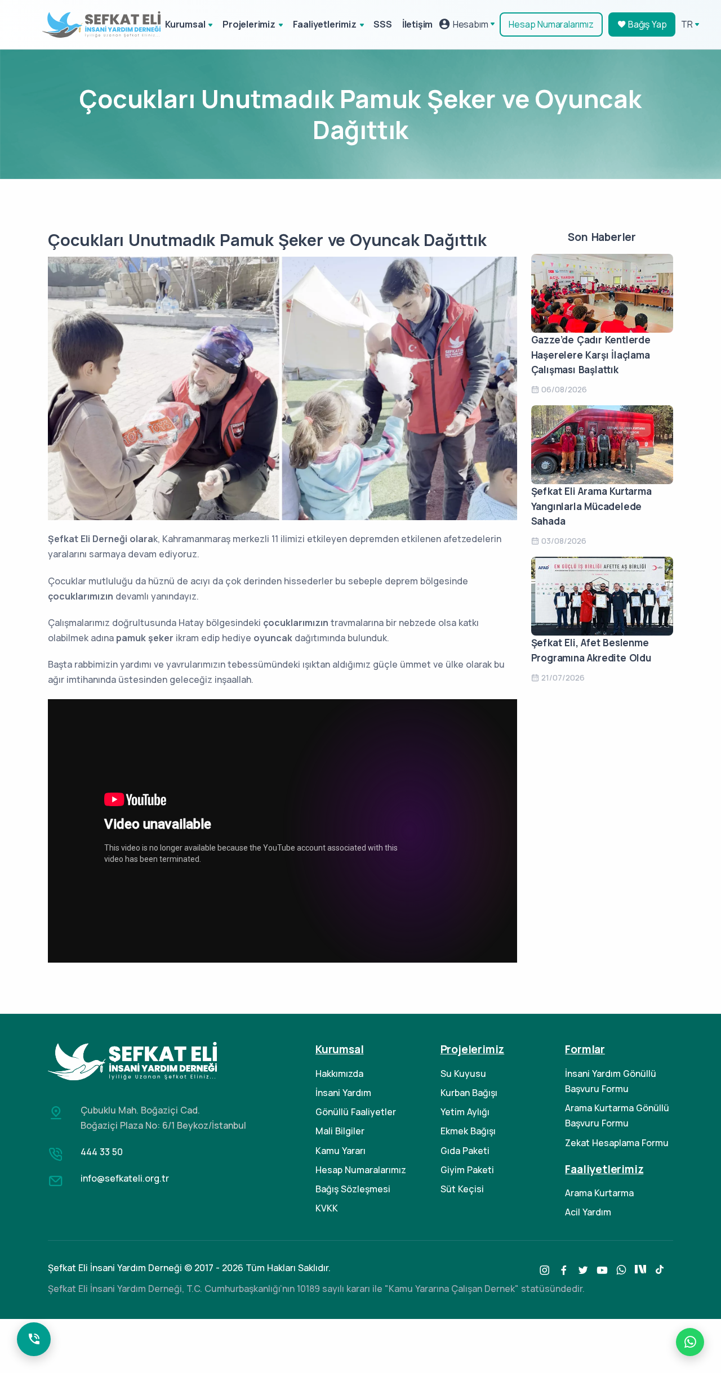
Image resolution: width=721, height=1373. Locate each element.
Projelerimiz (248, 24)
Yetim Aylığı (464, 1112)
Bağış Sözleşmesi (352, 1189)
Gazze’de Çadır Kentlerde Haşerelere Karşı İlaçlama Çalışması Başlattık (591, 354)
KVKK (326, 1208)
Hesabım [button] (469, 24)
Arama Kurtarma (599, 1193)
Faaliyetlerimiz (325, 24)
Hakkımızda (339, 1073)
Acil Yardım (588, 1212)
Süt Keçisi (462, 1189)
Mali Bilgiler (339, 1131)
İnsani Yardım (343, 1092)
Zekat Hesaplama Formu (617, 1143)
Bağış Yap (646, 24)
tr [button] (687, 24)
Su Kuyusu (463, 1073)
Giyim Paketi (467, 1170)
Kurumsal (185, 24)
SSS (382, 24)
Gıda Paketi (464, 1150)
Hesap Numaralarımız (551, 24)
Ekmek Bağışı (468, 1131)
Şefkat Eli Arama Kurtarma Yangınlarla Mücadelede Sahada (591, 506)
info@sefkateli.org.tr (125, 1178)
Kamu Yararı (340, 1150)
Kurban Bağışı (468, 1092)
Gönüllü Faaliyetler (355, 1112)
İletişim (417, 24)
